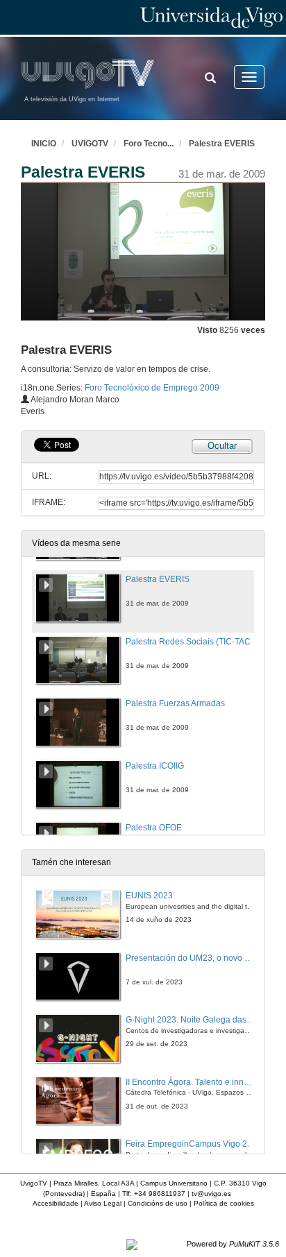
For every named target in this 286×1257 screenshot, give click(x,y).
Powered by (233, 1244)
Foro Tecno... (149, 143)
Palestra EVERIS (222, 143)
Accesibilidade (55, 1203)
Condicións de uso (157, 1203)
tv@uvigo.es (211, 1193)
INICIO (43, 143)
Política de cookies (224, 1203)
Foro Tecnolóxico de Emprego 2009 (152, 388)
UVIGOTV (90, 143)
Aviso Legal (102, 1203)
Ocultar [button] (222, 446)
